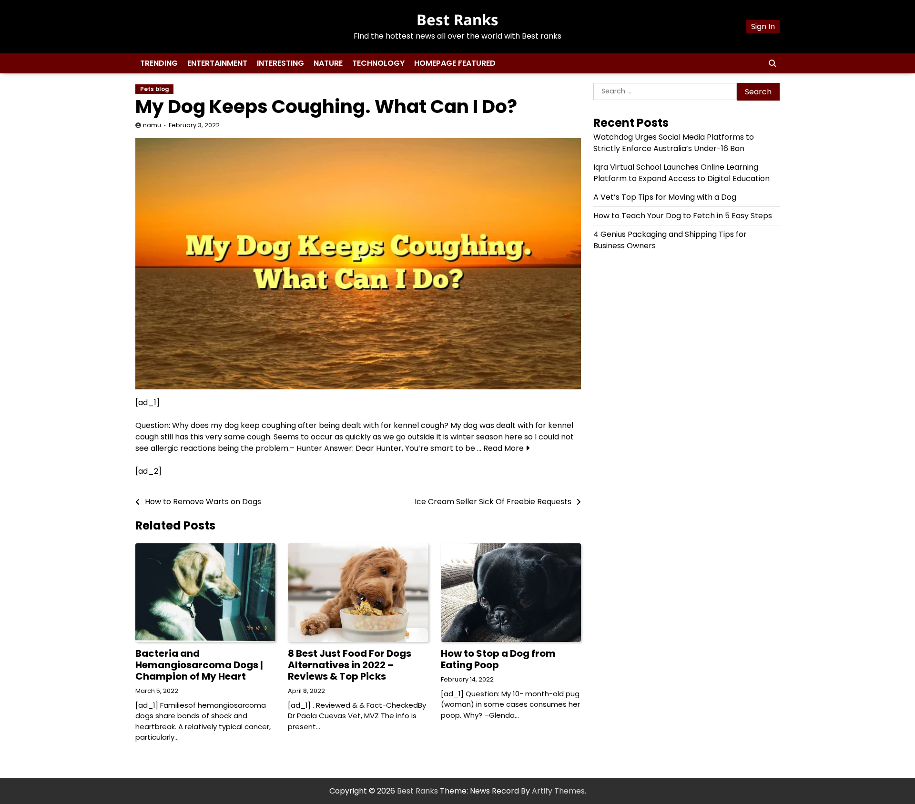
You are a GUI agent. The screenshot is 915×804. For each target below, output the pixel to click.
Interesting (280, 63)
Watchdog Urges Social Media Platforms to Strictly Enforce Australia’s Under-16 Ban (673, 143)
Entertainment (217, 63)
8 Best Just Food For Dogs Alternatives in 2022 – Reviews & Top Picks (349, 665)
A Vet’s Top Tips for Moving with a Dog (664, 197)
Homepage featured (455, 63)
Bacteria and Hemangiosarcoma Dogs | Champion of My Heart (199, 665)
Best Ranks (457, 20)
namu (152, 125)
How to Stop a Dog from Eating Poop (498, 659)
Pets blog (154, 89)
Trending (159, 63)
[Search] (772, 63)
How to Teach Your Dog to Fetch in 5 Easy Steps (682, 215)
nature (328, 63)
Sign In (763, 26)
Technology (378, 63)
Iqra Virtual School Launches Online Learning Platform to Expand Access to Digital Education (681, 173)
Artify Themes (558, 790)
